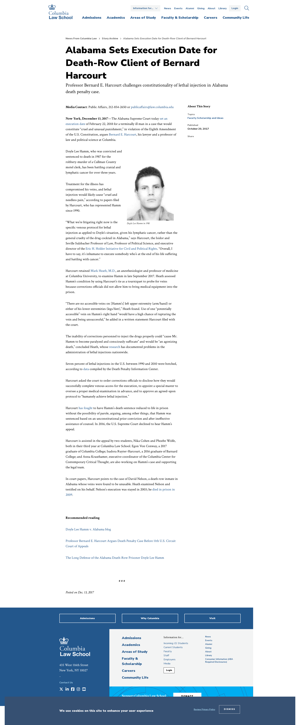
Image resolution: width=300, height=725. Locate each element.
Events (178, 8)
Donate (187, 696)
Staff (166, 655)
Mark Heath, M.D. (102, 271)
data (86, 369)
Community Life (135, 677)
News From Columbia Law (81, 38)
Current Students (173, 647)
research (114, 347)
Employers (169, 659)
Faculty (168, 651)
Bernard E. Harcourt (122, 134)
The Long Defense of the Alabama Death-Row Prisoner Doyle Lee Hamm (115, 557)
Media (167, 663)
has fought (85, 408)
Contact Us (66, 682)
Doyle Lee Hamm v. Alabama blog (88, 529)
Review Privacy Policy (204, 709)
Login (235, 8)
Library (222, 8)
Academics (131, 645)
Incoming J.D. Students (176, 643)
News (167, 8)
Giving (201, 8)
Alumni (190, 8)
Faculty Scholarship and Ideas (205, 118)
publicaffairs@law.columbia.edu (152, 107)
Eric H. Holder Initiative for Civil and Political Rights (121, 248)
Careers (128, 670)
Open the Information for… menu (145, 8)
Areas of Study (135, 651)
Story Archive (110, 38)
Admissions (131, 638)
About (211, 8)
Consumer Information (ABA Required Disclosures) (219, 660)
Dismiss (229, 709)
